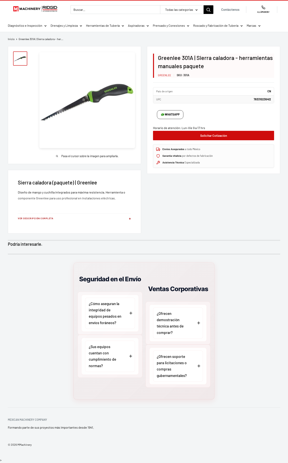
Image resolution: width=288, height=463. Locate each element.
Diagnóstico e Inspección (25, 25)
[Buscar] (208, 9)
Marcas (251, 25)
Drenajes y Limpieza (64, 25)
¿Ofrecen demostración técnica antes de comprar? (170, 323)
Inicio (11, 39)
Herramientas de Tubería (103, 25)
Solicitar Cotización (213, 135)
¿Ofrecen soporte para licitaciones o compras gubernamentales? (172, 366)
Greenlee (164, 75)
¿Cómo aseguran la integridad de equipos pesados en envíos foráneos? (105, 313)
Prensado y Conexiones (169, 25)
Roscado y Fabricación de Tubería (215, 25)
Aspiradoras (136, 25)
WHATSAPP (172, 114)
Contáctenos (230, 9)
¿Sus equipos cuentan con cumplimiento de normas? (102, 356)
